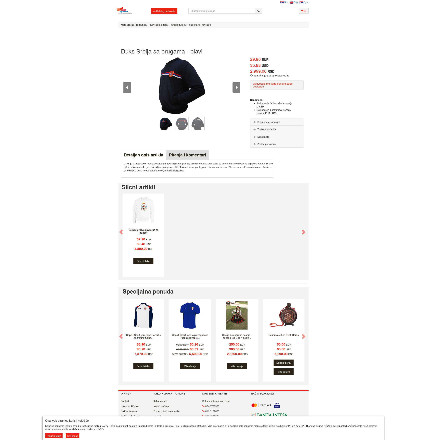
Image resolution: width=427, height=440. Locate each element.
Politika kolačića (129, 411)
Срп (305, 2)
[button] (121, 231)
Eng (296, 2)
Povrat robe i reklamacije (166, 411)
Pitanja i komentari (187, 155)
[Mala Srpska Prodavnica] (123, 11)
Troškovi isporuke (266, 129)
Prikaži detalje (54, 436)
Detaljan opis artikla (143, 155)
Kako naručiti (160, 401)
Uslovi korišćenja (130, 406)
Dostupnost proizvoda (268, 122)
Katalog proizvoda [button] (165, 11)
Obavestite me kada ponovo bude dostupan (273, 85)
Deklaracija (263, 136)
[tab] (277, 122)
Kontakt (125, 401)
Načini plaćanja (161, 406)
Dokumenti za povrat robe (216, 401)
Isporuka (158, 416)
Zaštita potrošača (266, 144)
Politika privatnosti (130, 416)
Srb (286, 2)
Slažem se (72, 436)
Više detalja (143, 261)
